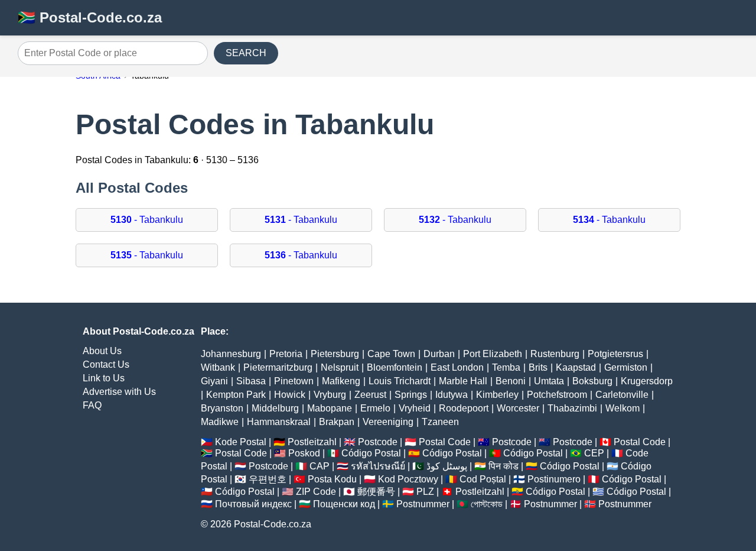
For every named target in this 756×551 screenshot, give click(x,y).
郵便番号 (376, 492)
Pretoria (285, 354)
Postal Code (445, 442)
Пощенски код (344, 504)
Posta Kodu (332, 479)
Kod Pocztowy (408, 479)
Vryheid (415, 408)
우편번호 (267, 479)
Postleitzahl (312, 442)
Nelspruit (340, 367)
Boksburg (592, 381)
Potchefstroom (557, 395)
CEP (594, 453)
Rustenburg (554, 354)
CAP (319, 466)
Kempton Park (236, 395)
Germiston (625, 367)
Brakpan (336, 422)
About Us (102, 351)
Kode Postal (240, 442)
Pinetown (294, 381)
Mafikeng (341, 381)
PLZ (425, 492)
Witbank (218, 367)
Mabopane (329, 408)
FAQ (92, 405)
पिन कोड (503, 466)
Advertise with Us (119, 392)
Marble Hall (463, 381)
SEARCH (246, 53)
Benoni (511, 381)
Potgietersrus (615, 354)
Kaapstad (576, 367)
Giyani (214, 381)
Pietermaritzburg (277, 367)
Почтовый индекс (253, 504)
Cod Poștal (483, 479)
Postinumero (554, 479)
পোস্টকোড (487, 504)
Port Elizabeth (492, 354)
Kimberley (497, 395)
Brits (538, 367)
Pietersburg (335, 354)
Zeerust (370, 395)
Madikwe (220, 422)
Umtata (549, 381)
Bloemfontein (394, 367)
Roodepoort (463, 408)
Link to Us (104, 378)
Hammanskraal (279, 422)
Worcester (518, 408)
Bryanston (222, 408)
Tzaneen (440, 422)
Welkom (622, 408)
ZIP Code (316, 492)
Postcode (377, 442)
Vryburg (330, 395)
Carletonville (622, 395)
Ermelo (375, 408)
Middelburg (275, 408)
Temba (506, 367)
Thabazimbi (572, 408)
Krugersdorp (647, 381)
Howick (289, 395)
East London (457, 367)
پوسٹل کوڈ (446, 466)
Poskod (304, 453)
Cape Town (391, 354)
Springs (411, 395)
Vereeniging (388, 422)
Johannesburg (231, 354)
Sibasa (251, 381)
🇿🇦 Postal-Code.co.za (90, 17)
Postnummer (422, 504)
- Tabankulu (146, 220)
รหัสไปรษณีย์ (378, 466)
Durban (439, 354)
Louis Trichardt (400, 381)
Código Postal (371, 453)
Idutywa (451, 395)
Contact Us (106, 364)
